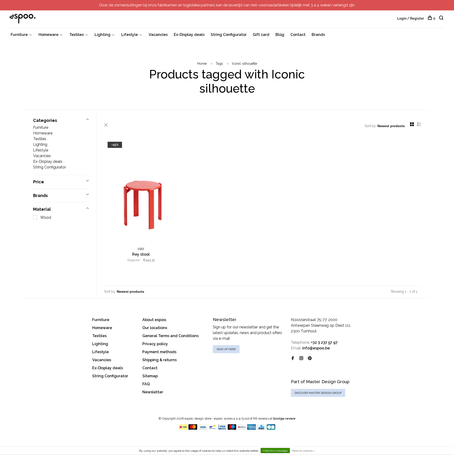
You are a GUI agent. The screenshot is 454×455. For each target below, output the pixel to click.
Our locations (154, 328)
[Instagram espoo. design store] (301, 358)
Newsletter (152, 392)
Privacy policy (155, 344)
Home (202, 63)
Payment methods (159, 352)
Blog (279, 34)
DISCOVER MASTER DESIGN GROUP (318, 393)
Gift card (261, 34)
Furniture (19, 34)
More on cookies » (303, 450)
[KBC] (261, 428)
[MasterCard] (192, 428)
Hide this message (275, 450)
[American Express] (251, 428)
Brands (318, 34)
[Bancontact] (212, 428)
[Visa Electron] (222, 428)
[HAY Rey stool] (141, 192)
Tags (219, 63)
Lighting (102, 34)
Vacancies (158, 34)
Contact (298, 34)
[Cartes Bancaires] (271, 428)
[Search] (442, 18)
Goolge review (284, 418)
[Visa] (202, 428)
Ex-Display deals (189, 34)
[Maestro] (232, 428)
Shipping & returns (159, 360)
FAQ (146, 384)
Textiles (76, 34)
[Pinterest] (310, 358)
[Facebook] (293, 358)
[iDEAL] (183, 428)
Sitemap (150, 376)
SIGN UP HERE (226, 349)
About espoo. (154, 320)
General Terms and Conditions (170, 336)
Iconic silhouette (244, 63)
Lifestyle (129, 34)
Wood (45, 217)
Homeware (48, 34)
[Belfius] (241, 428)
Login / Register (410, 18)
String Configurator (229, 34)
